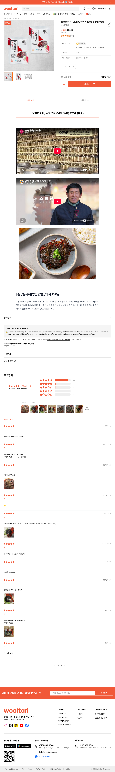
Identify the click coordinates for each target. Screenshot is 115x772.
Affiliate (68, 769)
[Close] (109, 2)
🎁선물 (88, 14)
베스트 (19, 14)
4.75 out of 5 (25, 386)
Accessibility (44, 756)
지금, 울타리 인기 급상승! (11, 18)
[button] (65, 36)
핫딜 (25, 14)
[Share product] (109, 24)
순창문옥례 (65, 25)
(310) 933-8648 (46, 745)
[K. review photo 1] (9, 483)
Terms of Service (11, 769)
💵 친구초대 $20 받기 (60, 14)
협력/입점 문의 (100, 714)
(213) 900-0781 (86, 745)
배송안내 (80, 718)
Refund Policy (41, 769)
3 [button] (58, 665)
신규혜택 (80, 14)
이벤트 (72, 14)
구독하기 (104, 693)
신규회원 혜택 (63, 717)
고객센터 (80, 714)
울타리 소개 (62, 714)
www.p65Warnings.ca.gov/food (84, 334)
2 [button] (54, 665)
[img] (9, 426)
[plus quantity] (73, 66)
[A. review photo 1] (9, 532)
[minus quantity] (65, 66)
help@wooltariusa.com (48, 752)
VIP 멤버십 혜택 (63, 721)
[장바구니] (110, 8)
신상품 (32, 14)
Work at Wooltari (64, 725)
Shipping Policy (55, 769)
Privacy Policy (27, 769)
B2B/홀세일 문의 (101, 718)
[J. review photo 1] (9, 598)
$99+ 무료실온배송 (43, 14)
